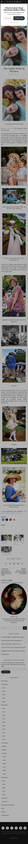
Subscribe (19, 18)
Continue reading (14, 22)
